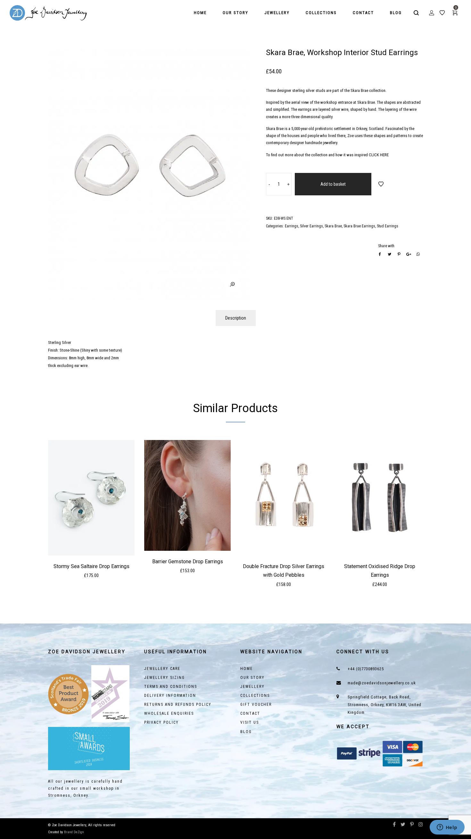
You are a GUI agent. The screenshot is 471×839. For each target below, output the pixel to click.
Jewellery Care (162, 668)
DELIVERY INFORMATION (170, 695)
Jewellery (252, 686)
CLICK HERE (379, 154)
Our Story (252, 677)
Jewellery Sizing (164, 677)
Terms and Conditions (170, 686)
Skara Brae (333, 226)
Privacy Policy (161, 722)
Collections (255, 695)
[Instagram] (420, 825)
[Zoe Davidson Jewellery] (48, 13)
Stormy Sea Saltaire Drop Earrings (91, 566)
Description (235, 318)
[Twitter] (403, 825)
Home (246, 668)
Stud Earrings (387, 226)
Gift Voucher (256, 704)
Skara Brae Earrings (359, 226)
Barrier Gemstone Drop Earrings (187, 561)
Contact (250, 713)
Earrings (291, 226)
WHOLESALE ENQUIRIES (169, 713)
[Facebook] (394, 825)
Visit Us (249, 722)
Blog (246, 731)
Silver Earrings (311, 226)
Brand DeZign (74, 832)
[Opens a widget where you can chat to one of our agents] (447, 828)
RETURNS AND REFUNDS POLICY (177, 704)
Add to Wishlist (381, 184)
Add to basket (333, 184)
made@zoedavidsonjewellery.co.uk (382, 682)
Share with (386, 246)
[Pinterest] (412, 825)
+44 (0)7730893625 (366, 668)
